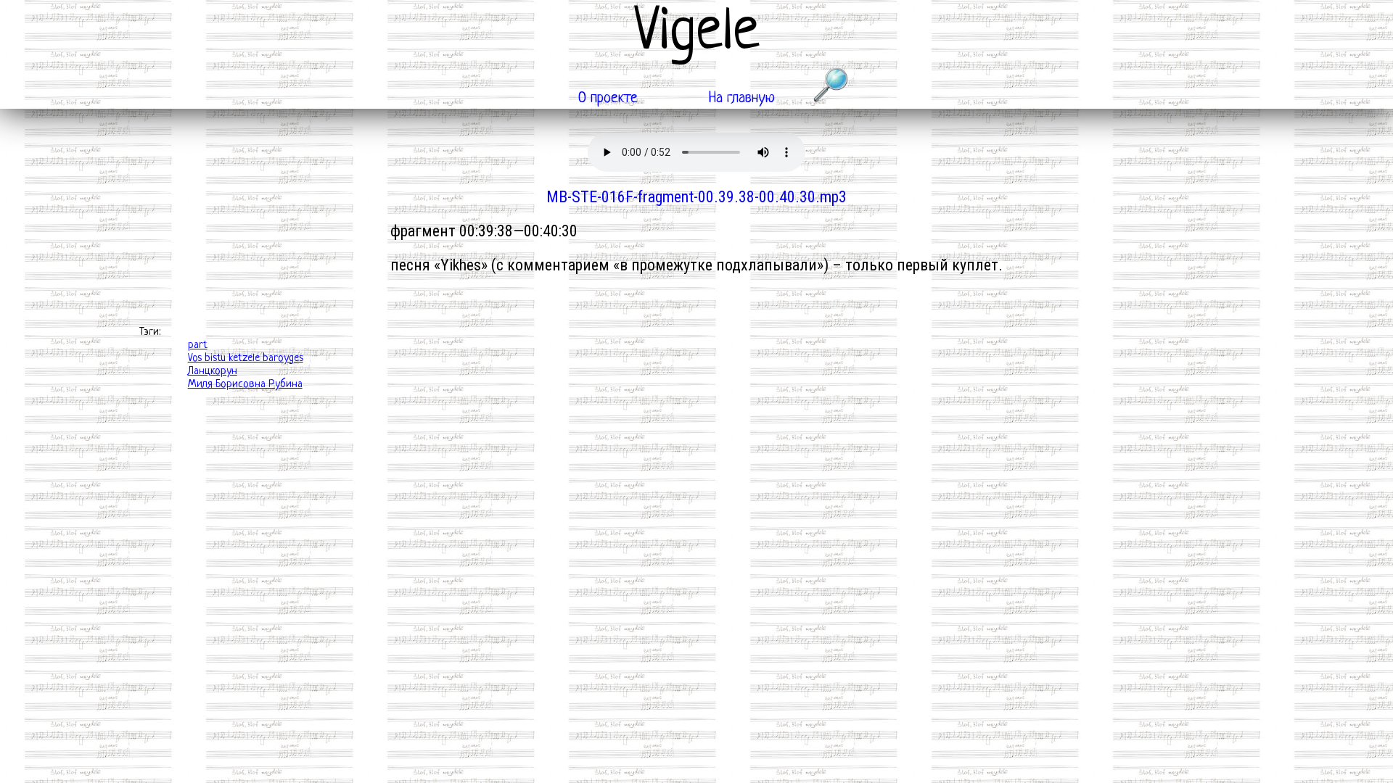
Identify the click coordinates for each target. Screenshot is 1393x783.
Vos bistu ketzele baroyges (245, 358)
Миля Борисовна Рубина (245, 384)
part (197, 345)
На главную (742, 98)
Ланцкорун (212, 371)
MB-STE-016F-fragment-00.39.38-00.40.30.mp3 (696, 197)
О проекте (608, 98)
